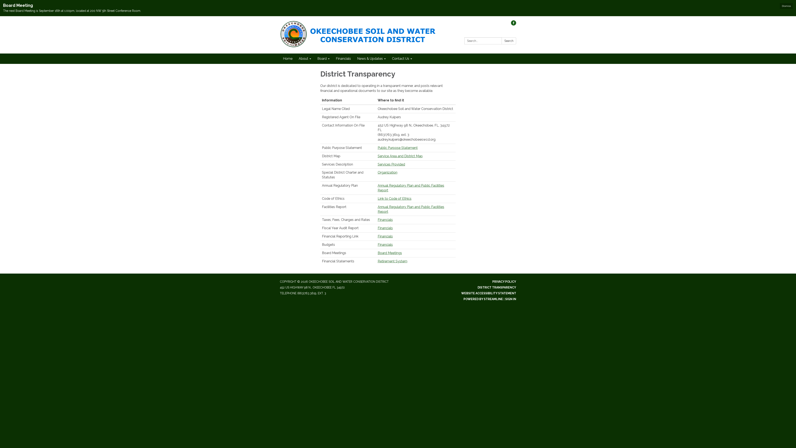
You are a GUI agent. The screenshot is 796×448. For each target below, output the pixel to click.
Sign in (510, 299)
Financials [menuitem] (343, 59)
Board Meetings (390, 253)
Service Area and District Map (400, 156)
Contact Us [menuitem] (400, 59)
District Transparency (497, 287)
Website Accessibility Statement (488, 293)
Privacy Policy (504, 281)
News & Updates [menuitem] (370, 59)
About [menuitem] (303, 59)
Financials (385, 220)
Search (508, 41)
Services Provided (391, 164)
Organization (387, 172)
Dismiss (786, 6)
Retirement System (392, 261)
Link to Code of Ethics (394, 199)
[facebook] (513, 24)
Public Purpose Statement (398, 148)
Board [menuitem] (322, 59)
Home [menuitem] (287, 59)
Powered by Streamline (483, 299)
